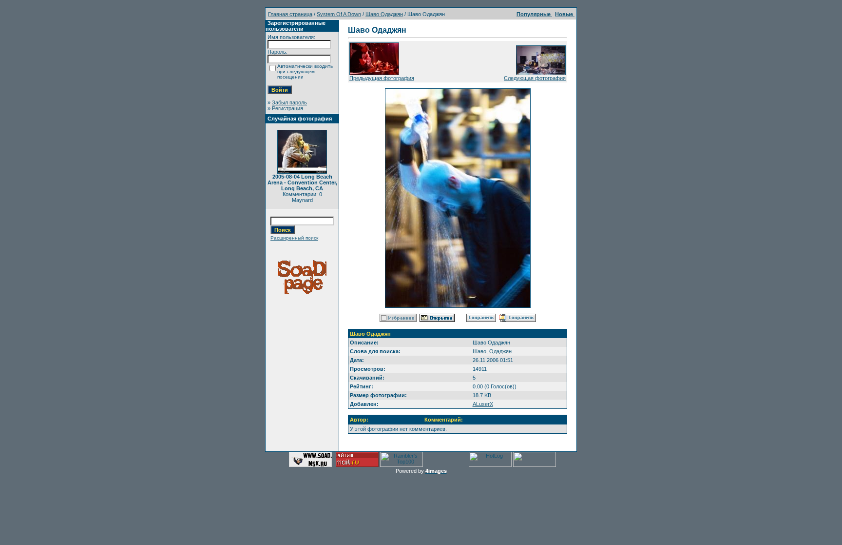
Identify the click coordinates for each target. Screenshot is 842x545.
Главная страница (290, 14)
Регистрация (287, 108)
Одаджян (500, 351)
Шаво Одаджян (384, 14)
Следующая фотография (535, 78)
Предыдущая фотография (381, 78)
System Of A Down (339, 14)
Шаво (479, 351)
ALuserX (483, 404)
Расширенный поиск (294, 238)
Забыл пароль (289, 102)
